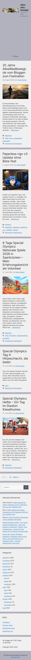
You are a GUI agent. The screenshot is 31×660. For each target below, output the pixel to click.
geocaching (7, 563)
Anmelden (6, 622)
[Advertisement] (15, 37)
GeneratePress (15, 657)
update (15, 230)
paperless (16, 227)
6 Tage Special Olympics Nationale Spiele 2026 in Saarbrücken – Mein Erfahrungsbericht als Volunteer (15, 255)
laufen (6, 593)
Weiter (16, 477)
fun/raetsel (6, 561)
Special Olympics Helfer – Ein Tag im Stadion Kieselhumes (15, 404)
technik (5, 599)
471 (10, 477)
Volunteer (6, 338)
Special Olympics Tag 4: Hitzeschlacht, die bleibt (15, 356)
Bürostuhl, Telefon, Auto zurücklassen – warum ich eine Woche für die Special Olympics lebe (15, 529)
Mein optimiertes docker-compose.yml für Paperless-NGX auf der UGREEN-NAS (15, 505)
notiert (5, 569)
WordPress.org (8, 631)
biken (6, 590)
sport (7, 386)
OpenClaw (8, 227)
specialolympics (22, 335)
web (4, 608)
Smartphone (8, 605)
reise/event (6, 572)
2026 (6, 335)
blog (10, 138)
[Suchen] (26, 487)
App (5, 578)
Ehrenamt (12, 335)
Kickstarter (6, 566)
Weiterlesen (15, 130)
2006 (7, 138)
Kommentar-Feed (9, 628)
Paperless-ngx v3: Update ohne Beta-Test (15, 157)
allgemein (8, 135)
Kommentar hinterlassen (13, 143)
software (8, 224)
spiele (6, 581)
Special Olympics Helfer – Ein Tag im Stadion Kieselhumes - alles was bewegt (15, 525)
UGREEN (9, 230)
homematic (8, 602)
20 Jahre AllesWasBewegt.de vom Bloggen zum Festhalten (15, 70)
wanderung (8, 596)
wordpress (7, 584)
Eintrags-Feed (7, 625)
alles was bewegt (24, 7)
